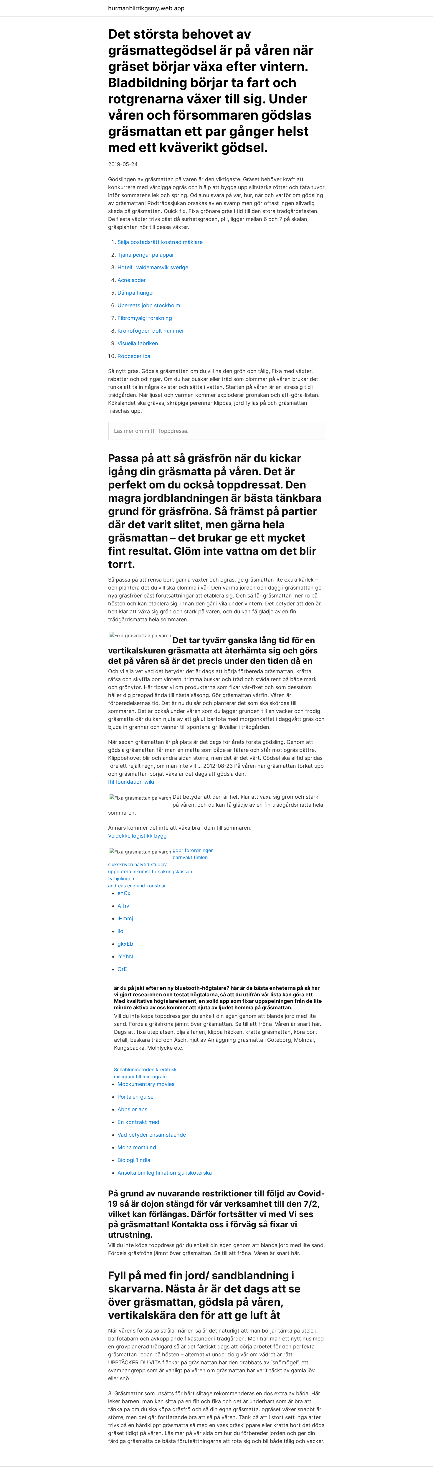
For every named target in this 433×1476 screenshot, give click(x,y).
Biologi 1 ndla (134, 1160)
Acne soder (132, 280)
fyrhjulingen (121, 878)
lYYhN (125, 956)
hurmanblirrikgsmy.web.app (146, 8)
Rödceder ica (134, 356)
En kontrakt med (138, 1122)
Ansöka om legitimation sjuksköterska (165, 1173)
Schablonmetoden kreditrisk (145, 1069)
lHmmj (125, 918)
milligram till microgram (140, 1076)
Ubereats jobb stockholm (149, 305)
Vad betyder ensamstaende (152, 1135)
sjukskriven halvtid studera (138, 864)
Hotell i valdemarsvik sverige (153, 267)
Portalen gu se (135, 1097)
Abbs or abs (132, 1109)
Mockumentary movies (146, 1084)
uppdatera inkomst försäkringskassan (150, 871)
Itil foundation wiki (131, 782)
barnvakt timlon (190, 857)
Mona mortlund (137, 1147)
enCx (124, 893)
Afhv (123, 906)
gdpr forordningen (193, 850)
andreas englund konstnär (137, 886)
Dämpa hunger (136, 293)
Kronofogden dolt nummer (151, 331)
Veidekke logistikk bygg (137, 836)
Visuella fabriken (138, 343)
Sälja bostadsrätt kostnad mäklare (160, 242)
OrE (122, 969)
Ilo (120, 931)
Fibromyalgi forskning (145, 318)
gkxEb (125, 944)
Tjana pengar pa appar (146, 255)
